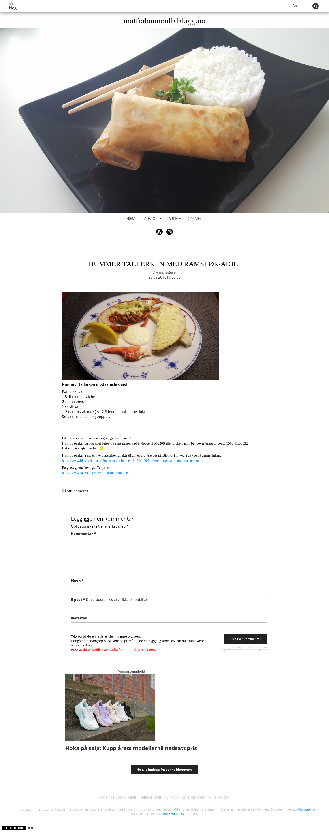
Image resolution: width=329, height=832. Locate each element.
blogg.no (304, 809)
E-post (110, 599)
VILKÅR (172, 797)
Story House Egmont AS (179, 813)
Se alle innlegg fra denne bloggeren (164, 769)
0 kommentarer (164, 272)
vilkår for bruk (250, 649)
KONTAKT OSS (193, 797)
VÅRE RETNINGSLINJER (117, 797)
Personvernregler (235, 649)
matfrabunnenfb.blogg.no (164, 20)
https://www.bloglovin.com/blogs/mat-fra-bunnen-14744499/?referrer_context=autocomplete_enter (131, 460)
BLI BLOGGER (219, 797)
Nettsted (79, 618)
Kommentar (83, 533)
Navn (77, 580)
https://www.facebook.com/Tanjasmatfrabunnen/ (96, 473)
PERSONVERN (151, 797)
